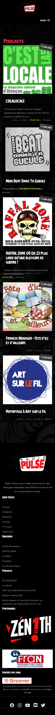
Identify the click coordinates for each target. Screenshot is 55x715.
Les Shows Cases (11, 565)
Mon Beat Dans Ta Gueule (25, 181)
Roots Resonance (11, 546)
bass (4, 188)
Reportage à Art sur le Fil (26, 411)
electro (13, 188)
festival (37, 419)
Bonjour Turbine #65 (12, 595)
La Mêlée (6, 556)
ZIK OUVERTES (9, 580)
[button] (45, 20)
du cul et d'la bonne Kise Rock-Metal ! (17, 273)
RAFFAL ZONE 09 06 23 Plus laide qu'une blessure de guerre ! (27, 257)
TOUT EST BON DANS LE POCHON (18, 590)
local (24, 120)
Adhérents (7, 531)
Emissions (7, 511)
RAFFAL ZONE (7, 277)
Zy (4, 689)
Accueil (6, 506)
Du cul (37, 273)
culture (15, 120)
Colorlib (25, 689)
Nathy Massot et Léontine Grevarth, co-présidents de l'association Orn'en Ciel (22, 602)
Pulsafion (6, 561)
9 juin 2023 (46, 47)
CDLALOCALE (15, 101)
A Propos (7, 526)
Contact (6, 521)
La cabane (7, 585)
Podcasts (7, 516)
